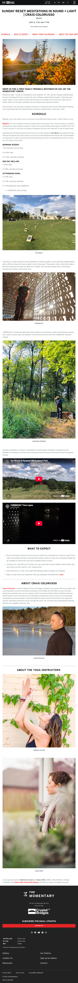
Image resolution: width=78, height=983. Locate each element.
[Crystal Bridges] (39, 912)
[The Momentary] (39, 895)
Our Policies (45, 953)
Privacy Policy (7, 973)
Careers (43, 963)
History (6, 953)
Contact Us (7, 958)
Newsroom (7, 963)
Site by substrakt (8, 980)
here (61, 575)
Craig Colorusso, (9, 588)
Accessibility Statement (36, 973)
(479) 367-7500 (39, 906)
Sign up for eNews (48, 958)
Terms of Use (20, 973)
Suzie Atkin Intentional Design (26, 882)
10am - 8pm (47, 2)
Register (6, 124)
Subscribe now (39, 925)
